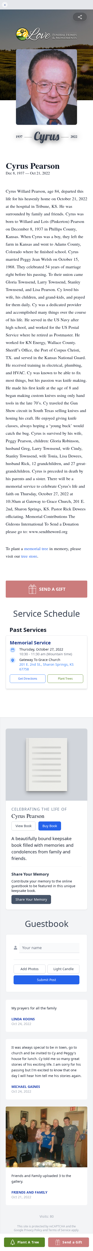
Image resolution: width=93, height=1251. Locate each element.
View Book (23, 826)
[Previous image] (10, 1137)
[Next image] (82, 1137)
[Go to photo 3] (49, 1164)
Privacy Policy (33, 1230)
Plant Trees (65, 679)
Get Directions (27, 679)
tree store (29, 556)
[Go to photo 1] (43, 1164)
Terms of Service (59, 1230)
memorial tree (36, 548)
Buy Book (49, 826)
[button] (46, 1137)
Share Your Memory (31, 899)
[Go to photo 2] (46, 1164)
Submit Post (46, 979)
